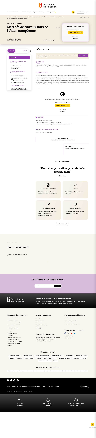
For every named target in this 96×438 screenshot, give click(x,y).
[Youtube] (71, 333)
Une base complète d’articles (48, 188)
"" (62, 169)
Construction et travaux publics (15, 322)
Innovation (10, 330)
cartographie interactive (50, 337)
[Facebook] (65, 333)
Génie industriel (11, 326)
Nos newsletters (69, 336)
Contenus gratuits (50, 12)
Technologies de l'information (15, 341)
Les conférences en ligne (71, 320)
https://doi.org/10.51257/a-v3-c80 (44, 132)
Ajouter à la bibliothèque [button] (47, 40)
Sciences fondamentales (13, 339)
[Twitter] (68, 333)
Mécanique (10, 335)
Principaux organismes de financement (75, 147)
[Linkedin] (74, 333)
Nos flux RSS (68, 338)
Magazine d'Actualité (37, 12)
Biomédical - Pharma (12, 320)
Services (75, 188)
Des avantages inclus (75, 208)
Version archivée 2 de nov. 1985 (44, 124)
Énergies (10, 345)
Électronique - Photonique (14, 343)
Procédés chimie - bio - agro (14, 337)
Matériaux (10, 332)
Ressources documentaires (13, 12)
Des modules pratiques (48, 208)
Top (9, 371)
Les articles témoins (70, 322)
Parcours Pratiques (26, 12)
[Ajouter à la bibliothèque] (53, 40)
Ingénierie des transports (13, 328)
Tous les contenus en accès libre (73, 324)
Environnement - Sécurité (14, 324)
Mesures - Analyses (12, 333)
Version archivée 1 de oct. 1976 (44, 122)
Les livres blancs (69, 318)
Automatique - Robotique (14, 318)
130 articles (62, 176)
